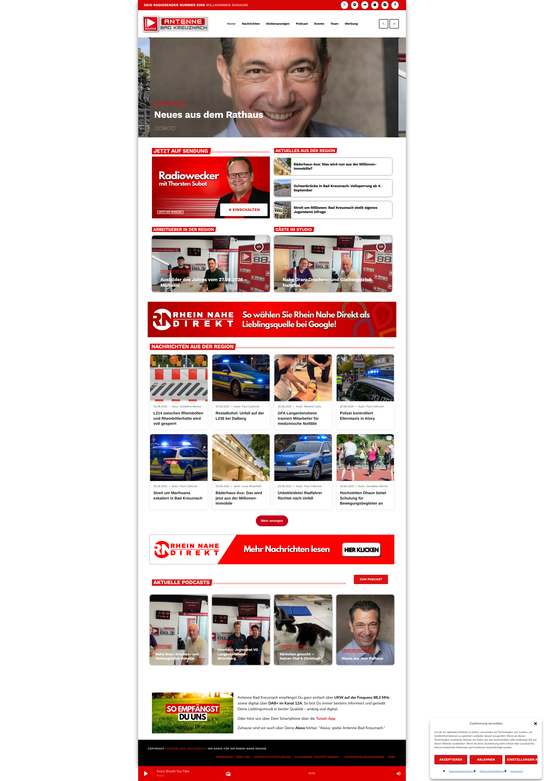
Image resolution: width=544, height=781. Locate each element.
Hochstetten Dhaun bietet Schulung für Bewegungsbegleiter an (363, 498)
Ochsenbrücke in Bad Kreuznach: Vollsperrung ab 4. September (337, 188)
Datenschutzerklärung (461, 771)
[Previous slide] (142, 87)
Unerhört (225, 642)
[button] (535, 723)
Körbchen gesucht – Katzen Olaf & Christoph (300, 656)
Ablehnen (486, 759)
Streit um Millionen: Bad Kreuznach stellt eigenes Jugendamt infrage (335, 210)
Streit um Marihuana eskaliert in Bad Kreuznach (177, 495)
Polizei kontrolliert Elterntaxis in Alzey (357, 415)
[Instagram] (385, 5)
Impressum (516, 771)
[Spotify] (354, 5)
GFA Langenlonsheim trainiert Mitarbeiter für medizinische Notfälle (298, 418)
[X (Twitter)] (344, 5)
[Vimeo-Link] (175, 24)
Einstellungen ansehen (522, 759)
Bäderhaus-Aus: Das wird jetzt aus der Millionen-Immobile (239, 498)
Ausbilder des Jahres (169, 103)
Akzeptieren (450, 759)
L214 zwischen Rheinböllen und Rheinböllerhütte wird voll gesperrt (178, 418)
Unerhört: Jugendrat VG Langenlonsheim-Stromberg (238, 654)
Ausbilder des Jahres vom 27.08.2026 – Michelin (263, 114)
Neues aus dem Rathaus (358, 651)
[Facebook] (395, 5)
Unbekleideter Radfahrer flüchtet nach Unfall (300, 495)
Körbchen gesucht (293, 647)
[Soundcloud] (364, 5)
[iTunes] (374, 5)
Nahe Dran (290, 271)
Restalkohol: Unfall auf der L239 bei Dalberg (240, 415)
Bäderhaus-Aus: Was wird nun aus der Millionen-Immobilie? (335, 166)
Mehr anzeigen (272, 521)
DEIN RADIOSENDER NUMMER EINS (196, 5)
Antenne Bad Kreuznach (184, 748)
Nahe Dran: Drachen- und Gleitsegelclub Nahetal (177, 656)
